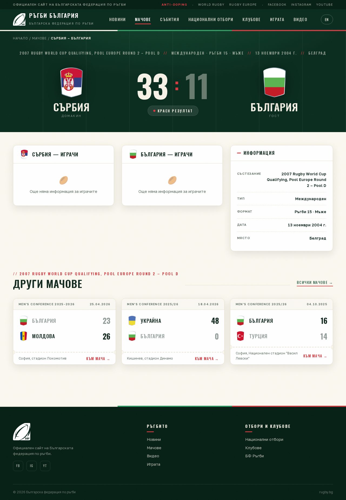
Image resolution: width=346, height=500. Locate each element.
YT (45, 465)
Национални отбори (210, 19)
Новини (117, 19)
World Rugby (211, 4)
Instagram (301, 4)
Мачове (143, 19)
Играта (277, 19)
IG (31, 465)
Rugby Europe (243, 4)
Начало (20, 38)
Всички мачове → (315, 282)
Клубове (251, 19)
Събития (169, 19)
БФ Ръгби (254, 456)
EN (327, 19)
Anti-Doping (174, 4)
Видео (300, 19)
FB (18, 465)
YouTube (324, 4)
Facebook (277, 4)
